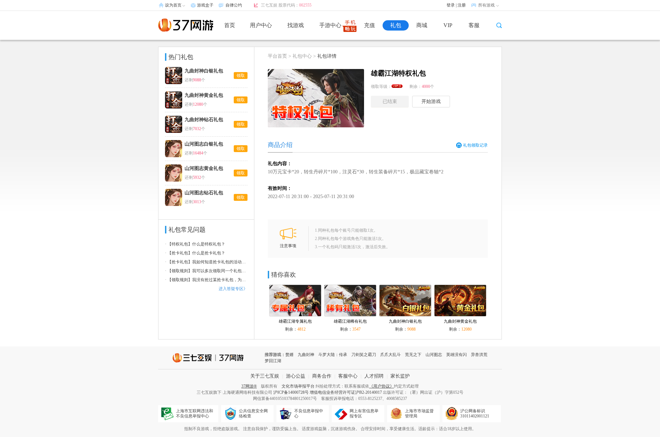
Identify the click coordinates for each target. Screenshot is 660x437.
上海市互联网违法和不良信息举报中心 (194, 413)
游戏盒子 (205, 5)
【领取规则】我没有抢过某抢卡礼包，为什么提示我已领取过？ (206, 279)
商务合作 (321, 376)
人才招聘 (374, 376)
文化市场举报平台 (298, 386)
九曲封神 (306, 354)
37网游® (249, 386)
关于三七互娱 (264, 376)
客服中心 (348, 376)
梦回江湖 (273, 360)
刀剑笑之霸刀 (363, 354)
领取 (240, 75)
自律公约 (234, 5)
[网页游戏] (185, 25)
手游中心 (330, 25)
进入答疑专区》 (233, 288)
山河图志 (434, 354)
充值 (369, 25)
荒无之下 (413, 354)
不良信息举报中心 (308, 413)
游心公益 (295, 376)
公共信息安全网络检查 (253, 413)
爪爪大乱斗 (390, 354)
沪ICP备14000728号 (291, 392)
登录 (451, 5)
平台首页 (277, 56)
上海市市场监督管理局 (419, 413)
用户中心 (261, 25)
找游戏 (295, 25)
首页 (229, 25)
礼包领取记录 (475, 145)
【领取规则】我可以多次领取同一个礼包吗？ (206, 270)
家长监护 (400, 376)
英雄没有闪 (456, 354)
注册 (462, 5)
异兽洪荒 (479, 354)
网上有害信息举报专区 (364, 413)
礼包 (395, 25)
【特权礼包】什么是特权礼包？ (195, 244)
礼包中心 (302, 56)
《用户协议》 (381, 386)
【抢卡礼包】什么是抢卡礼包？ (195, 253)
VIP (447, 25)
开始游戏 (431, 101)
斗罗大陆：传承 (332, 354)
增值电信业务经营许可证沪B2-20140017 (346, 392)
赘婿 (289, 354)
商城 (421, 25)
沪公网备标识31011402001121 (474, 413)
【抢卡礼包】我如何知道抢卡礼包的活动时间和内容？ (206, 262)
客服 (474, 25)
